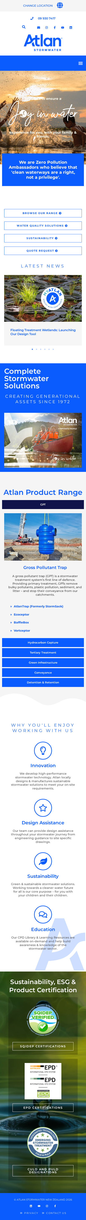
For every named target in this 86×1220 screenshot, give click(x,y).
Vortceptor (22, 630)
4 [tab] (45, 349)
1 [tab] (32, 349)
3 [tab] (41, 349)
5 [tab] (49, 349)
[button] (80, 63)
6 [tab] (53, 349)
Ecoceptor (21, 614)
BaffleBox (21, 622)
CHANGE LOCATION (38, 5)
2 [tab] (37, 349)
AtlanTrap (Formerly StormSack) (38, 606)
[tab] (43, 504)
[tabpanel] (43, 310)
